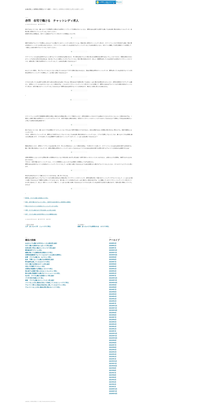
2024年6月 (112, 292)
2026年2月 (112, 245)
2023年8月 (112, 315)
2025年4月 (112, 269)
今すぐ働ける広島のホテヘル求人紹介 (37, 264)
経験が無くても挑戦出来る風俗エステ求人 (39, 252)
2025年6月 (112, 264)
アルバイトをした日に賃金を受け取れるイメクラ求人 (42, 287)
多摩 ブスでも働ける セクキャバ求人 (38, 257)
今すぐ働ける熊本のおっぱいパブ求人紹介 (39, 245)
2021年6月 (112, 375)
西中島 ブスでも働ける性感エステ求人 (36, 198)
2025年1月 (112, 275)
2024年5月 (112, 294)
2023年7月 (112, 317)
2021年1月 (112, 386)
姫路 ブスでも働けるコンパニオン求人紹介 (39, 280)
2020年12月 (113, 389)
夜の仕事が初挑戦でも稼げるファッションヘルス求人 (42, 273)
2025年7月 (112, 262)
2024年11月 (113, 280)
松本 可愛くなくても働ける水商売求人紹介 (39, 259)
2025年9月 (112, 257)
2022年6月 (112, 347)
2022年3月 (112, 354)
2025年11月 (113, 252)
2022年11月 (113, 336)
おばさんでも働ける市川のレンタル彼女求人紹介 (41, 243)
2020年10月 (113, 393)
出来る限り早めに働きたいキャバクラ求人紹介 (40, 248)
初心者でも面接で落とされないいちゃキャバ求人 (41, 271)
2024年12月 (113, 278)
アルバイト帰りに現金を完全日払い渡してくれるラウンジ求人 (45, 285)
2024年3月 (112, 299)
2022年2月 (112, 356)
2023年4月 (112, 324)
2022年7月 (112, 345)
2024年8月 (112, 287)
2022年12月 (113, 333)
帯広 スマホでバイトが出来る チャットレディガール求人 (41, 206)
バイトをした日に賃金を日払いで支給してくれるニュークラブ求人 (47, 282)
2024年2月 (112, 301)
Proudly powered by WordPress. (49, 401)
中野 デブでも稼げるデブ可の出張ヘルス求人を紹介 (40, 210)
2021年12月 (113, 361)
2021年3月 (112, 382)
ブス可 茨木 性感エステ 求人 (34, 278)
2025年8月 (112, 259)
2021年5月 (112, 377)
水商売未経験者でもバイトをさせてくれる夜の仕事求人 (43, 255)
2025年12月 (113, 250)
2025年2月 (112, 273)
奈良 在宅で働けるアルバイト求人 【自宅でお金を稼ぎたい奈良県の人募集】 (48, 202)
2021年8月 (112, 370)
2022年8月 (112, 343)
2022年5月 (112, 349)
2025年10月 (113, 255)
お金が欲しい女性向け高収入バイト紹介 (38, 9)
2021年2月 (112, 384)
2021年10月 (113, 366)
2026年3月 (112, 243)
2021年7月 (112, 373)
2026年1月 (112, 248)
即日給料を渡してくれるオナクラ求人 (37, 262)
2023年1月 (112, 331)
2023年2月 (112, 329)
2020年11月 (113, 391)
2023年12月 (113, 306)
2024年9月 (112, 285)
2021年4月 (112, 379)
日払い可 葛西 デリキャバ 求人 (35, 266)
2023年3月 (112, 326)
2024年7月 (112, 289)
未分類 (49, 219)
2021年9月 (112, 368)
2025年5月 (112, 266)
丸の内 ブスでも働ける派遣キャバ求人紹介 (39, 275)
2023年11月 (113, 308)
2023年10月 (113, 310)
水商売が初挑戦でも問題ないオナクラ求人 (39, 269)
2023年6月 (112, 319)
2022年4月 (112, 352)
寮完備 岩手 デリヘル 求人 (33, 250)
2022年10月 (113, 338)
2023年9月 (112, 312)
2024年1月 (112, 303)
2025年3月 (112, 271)
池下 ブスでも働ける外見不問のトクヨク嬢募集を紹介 (41, 214)
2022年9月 (112, 340)
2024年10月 (113, 282)
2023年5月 (112, 322)
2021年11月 (113, 363)
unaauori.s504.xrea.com (32, 24)
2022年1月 (112, 359)
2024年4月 (113, 296)
